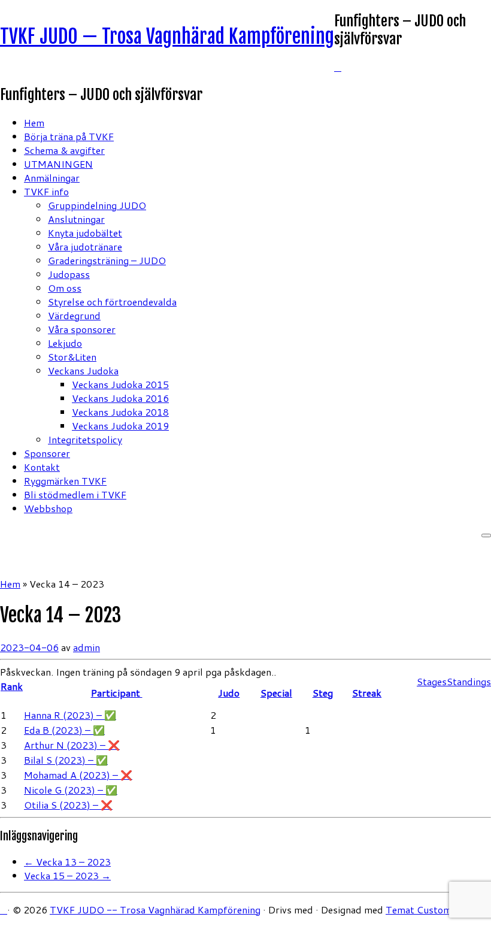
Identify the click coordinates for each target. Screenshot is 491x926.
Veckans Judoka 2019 (120, 425)
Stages (432, 681)
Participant (117, 693)
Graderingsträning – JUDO (107, 260)
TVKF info (46, 191)
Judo (229, 693)
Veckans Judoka (83, 370)
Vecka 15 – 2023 (67, 875)
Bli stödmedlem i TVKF (75, 494)
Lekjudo (65, 343)
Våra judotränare (85, 246)
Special (276, 693)
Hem (34, 122)
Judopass (69, 274)
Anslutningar (76, 219)
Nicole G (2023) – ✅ (70, 790)
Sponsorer (47, 453)
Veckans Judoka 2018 (120, 412)
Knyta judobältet (85, 233)
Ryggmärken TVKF (65, 481)
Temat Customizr (424, 909)
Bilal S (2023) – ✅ (66, 760)
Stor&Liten (72, 357)
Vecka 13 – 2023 (67, 861)
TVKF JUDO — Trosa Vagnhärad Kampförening (167, 37)
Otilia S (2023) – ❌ (68, 805)
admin (86, 647)
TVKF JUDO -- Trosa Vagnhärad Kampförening (155, 909)
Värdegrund (74, 315)
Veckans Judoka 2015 (120, 384)
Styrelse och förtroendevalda (112, 301)
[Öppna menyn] (486, 535)
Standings (469, 681)
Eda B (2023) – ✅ (64, 730)
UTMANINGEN (58, 164)
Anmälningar (52, 177)
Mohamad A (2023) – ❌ (78, 775)
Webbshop (48, 508)
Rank (12, 686)
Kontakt (42, 467)
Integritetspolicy (85, 439)
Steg (323, 693)
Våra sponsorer (82, 329)
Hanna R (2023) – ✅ (70, 715)
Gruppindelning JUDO (97, 205)
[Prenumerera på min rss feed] (337, 67)
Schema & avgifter (64, 150)
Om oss (64, 288)
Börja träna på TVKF (69, 136)
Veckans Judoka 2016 (120, 398)
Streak (366, 693)
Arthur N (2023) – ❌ (72, 745)
